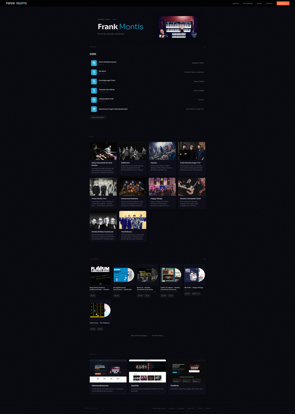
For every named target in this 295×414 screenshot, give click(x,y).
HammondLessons (159, 408)
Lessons (282, 3)
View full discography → (140, 336)
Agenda (236, 3)
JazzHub (171, 408)
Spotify (208, 408)
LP (93, 295)
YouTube (200, 408)
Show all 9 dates (98, 117)
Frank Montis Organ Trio (195, 109)
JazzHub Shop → (158, 336)
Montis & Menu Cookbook (194, 72)
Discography (248, 3)
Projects (269, 3)
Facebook (190, 408)
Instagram (180, 408)
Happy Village (199, 81)
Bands (259, 3)
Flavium (201, 100)
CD (118, 295)
